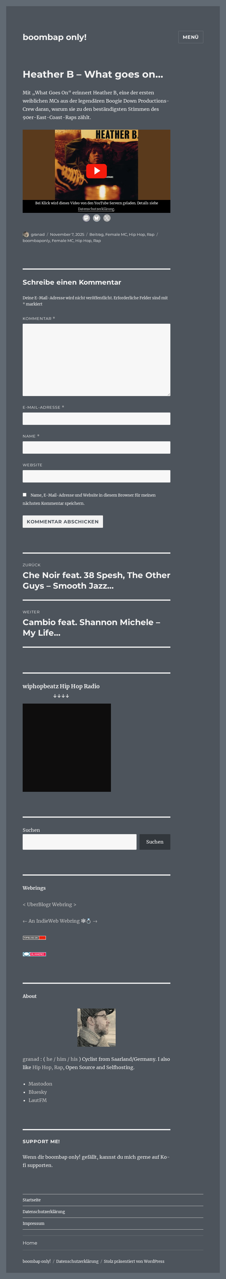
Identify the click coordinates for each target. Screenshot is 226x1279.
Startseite (32, 1200)
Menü (191, 37)
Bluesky (38, 1092)
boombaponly (36, 240)
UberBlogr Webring (49, 904)
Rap (150, 234)
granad (38, 234)
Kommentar (39, 318)
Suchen (31, 830)
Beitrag (96, 234)
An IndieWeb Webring (54, 921)
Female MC (116, 234)
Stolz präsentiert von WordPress (134, 1261)
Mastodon (40, 1084)
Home (30, 1243)
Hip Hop (137, 234)
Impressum (33, 1223)
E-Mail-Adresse (43, 407)
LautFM (38, 1100)
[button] (96, 171)
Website (33, 464)
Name (31, 436)
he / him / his (62, 1059)
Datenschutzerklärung (96, 209)
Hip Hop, (42, 1067)
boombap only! (55, 37)
